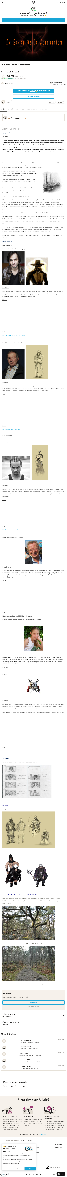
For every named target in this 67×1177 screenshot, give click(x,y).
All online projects (34, 96)
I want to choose (19, 1169)
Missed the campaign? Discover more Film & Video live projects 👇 (33, 90)
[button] (3, 1174)
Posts (23, 109)
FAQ (17, 109)
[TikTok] (30, 1174)
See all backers (5, 1073)
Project (3, 109)
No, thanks (7, 1169)
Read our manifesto (55, 1167)
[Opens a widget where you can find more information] (60, 1174)
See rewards (33, 1002)
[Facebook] (26, 1174)
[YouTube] (40, 1174)
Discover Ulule (58, 1147)
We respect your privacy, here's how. (11, 1163)
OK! (30, 1169)
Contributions (32, 109)
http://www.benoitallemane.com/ (11, 429)
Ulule (4, 1119)
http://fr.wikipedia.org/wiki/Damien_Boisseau (14, 335)
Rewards (10, 109)
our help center (43, 1134)
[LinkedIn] (37, 1174)
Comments (43, 109)
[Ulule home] (33, 2)
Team (56, 1149)
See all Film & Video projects (33, 20)
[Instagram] (33, 1174)
